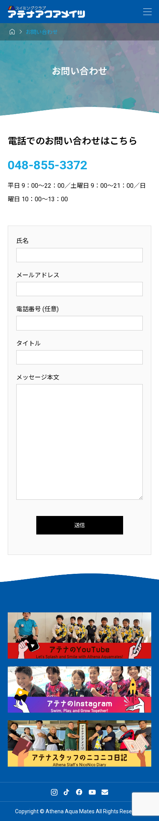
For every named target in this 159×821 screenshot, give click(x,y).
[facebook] (79, 792)
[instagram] (54, 792)
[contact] (104, 792)
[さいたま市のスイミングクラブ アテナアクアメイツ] (46, 11)
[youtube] (92, 792)
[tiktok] (66, 792)
